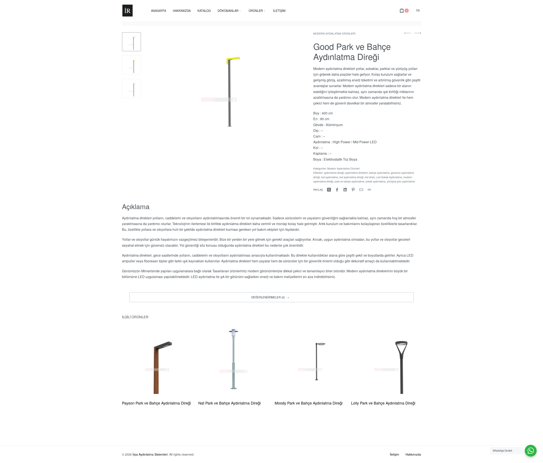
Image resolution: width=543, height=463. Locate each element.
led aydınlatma (329, 177)
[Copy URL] (369, 190)
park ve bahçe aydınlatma (349, 181)
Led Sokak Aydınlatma (389, 177)
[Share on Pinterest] (353, 190)
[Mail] (361, 190)
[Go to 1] (131, 41)
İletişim (394, 454)
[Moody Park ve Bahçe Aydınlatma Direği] (310, 359)
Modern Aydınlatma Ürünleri (334, 33)
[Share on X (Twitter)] (329, 190)
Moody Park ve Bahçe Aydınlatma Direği (309, 403)
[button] (271, 297)
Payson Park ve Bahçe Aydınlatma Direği (156, 403)
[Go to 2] (131, 65)
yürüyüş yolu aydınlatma (401, 181)
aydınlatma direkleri (356, 172)
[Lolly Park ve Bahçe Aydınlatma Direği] (386, 359)
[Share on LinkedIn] (345, 190)
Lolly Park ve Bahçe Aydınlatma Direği (383, 403)
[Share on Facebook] (337, 190)
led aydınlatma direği (351, 177)
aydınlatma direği (334, 172)
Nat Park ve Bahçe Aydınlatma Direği (229, 403)
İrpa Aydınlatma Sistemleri (150, 454)
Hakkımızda (413, 454)
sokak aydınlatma (375, 181)
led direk (370, 177)
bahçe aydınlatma (379, 172)
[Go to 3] (131, 88)
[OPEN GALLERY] (218, 84)
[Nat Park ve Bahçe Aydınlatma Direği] (233, 359)
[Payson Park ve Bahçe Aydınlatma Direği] (157, 359)
